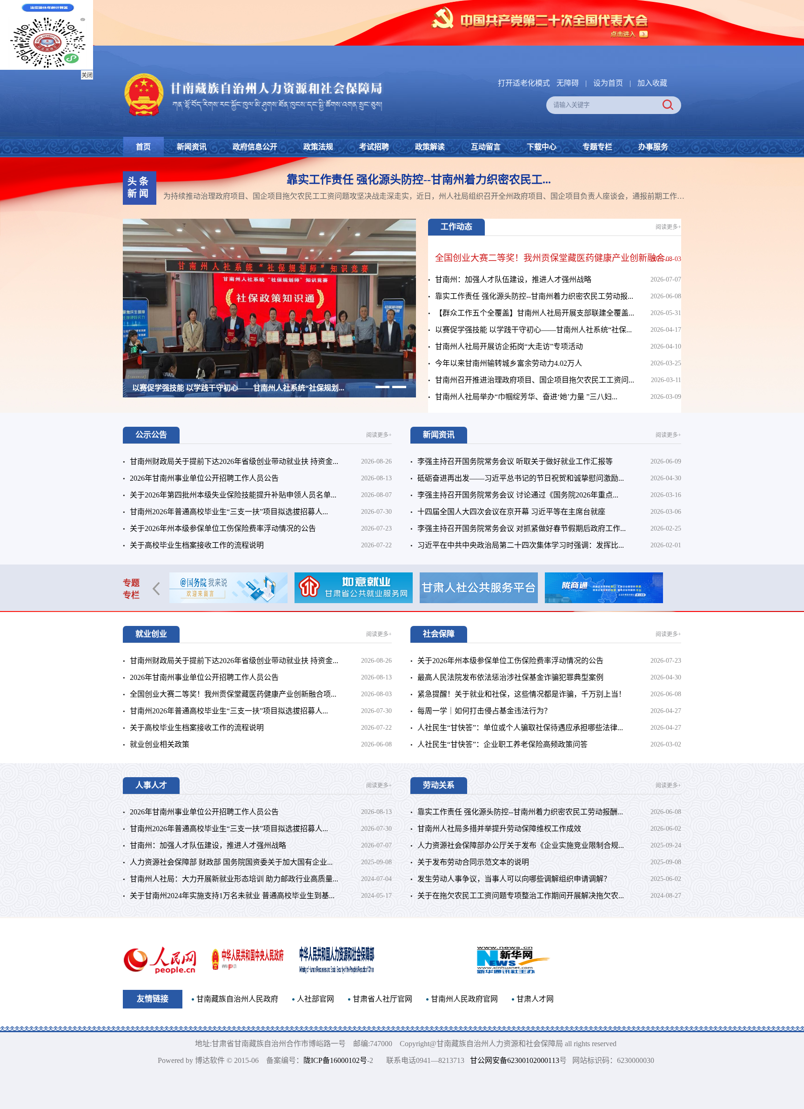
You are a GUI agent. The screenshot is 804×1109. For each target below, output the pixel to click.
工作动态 (456, 226)
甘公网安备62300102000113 (519, 1060)
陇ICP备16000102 (327, 1060)
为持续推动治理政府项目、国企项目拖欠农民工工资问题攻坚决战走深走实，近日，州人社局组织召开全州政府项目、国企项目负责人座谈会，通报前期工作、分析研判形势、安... (429, 196)
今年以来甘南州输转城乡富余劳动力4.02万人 (205, 388)
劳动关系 (439, 785)
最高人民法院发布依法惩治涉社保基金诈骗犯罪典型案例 (510, 677)
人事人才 (151, 785)
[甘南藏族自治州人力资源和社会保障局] (253, 74)
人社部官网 (315, 999)
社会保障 (439, 634)
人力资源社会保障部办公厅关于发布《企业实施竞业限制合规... (520, 845)
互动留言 (486, 147)
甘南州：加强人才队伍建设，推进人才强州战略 (513, 279)
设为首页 (608, 83)
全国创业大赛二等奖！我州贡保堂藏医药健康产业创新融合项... (233, 694)
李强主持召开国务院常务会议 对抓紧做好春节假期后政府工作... (521, 528)
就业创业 (151, 634)
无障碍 (567, 83)
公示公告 (151, 434)
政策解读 (430, 147)
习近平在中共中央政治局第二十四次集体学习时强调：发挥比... (520, 545)
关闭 (87, 75)
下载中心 (541, 147)
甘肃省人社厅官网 (382, 999)
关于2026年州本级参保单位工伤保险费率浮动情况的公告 (223, 528)
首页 (143, 147)
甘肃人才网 (535, 999)
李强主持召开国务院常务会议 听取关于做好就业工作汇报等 (515, 461)
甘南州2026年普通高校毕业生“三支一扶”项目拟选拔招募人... (229, 512)
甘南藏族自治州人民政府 (237, 999)
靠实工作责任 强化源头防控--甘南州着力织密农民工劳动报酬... (520, 812)
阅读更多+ (668, 227)
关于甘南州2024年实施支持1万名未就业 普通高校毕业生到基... (232, 896)
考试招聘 (374, 147)
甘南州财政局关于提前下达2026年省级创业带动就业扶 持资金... (234, 461)
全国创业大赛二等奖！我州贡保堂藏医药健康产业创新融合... (553, 258)
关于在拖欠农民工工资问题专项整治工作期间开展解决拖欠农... (520, 896)
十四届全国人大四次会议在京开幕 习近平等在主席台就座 (511, 512)
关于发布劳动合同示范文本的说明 (473, 862)
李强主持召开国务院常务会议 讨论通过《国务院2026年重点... (517, 495)
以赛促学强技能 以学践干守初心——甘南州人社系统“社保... (533, 330)
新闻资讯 (192, 147)
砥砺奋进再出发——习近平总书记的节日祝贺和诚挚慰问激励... (520, 478)
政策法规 (318, 147)
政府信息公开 (255, 147)
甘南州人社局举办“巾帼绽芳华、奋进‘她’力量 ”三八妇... (526, 397)
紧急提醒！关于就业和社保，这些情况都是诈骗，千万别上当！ (521, 694)
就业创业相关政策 (159, 744)
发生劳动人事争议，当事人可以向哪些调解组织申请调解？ (514, 879)
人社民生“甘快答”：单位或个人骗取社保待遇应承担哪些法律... (520, 728)
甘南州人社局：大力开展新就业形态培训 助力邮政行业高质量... (234, 879)
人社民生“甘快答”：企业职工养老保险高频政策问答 (502, 744)
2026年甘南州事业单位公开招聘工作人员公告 (204, 478)
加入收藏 (652, 83)
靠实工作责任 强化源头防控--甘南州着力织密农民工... (419, 180)
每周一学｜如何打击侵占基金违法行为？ (484, 711)
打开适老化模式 (524, 83)
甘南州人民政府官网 (464, 999)
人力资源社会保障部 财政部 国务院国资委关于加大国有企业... (231, 862)
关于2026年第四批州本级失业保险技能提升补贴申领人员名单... (233, 495)
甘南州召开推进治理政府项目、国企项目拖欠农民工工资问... (534, 380)
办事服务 (653, 147)
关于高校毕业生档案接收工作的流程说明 (197, 545)
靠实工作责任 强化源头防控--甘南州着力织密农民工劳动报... (534, 296)
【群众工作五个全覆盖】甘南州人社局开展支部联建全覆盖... (534, 313)
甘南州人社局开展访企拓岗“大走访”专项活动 (509, 346)
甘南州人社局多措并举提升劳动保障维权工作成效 (499, 829)
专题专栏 (597, 147)
